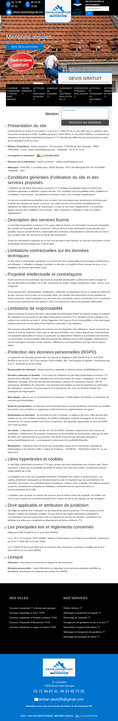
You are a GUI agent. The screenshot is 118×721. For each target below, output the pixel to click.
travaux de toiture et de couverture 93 (72, 706)
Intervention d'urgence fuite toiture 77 (81, 92)
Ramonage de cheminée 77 (52, 92)
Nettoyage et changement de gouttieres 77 (95, 95)
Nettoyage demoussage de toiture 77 (110, 92)
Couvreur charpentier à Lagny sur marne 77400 (32, 627)
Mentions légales (63, 716)
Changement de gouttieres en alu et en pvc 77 (66, 93)
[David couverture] (59, 667)
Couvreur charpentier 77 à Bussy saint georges (13, 93)
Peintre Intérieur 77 (27, 91)
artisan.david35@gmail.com (28, 12)
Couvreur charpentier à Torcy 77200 (27, 613)
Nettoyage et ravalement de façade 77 (39, 93)
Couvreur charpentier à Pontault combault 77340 (33, 617)
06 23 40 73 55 (35, 4)
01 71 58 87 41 (16, 4)
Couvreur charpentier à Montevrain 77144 (29, 622)
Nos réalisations (25, 47)
